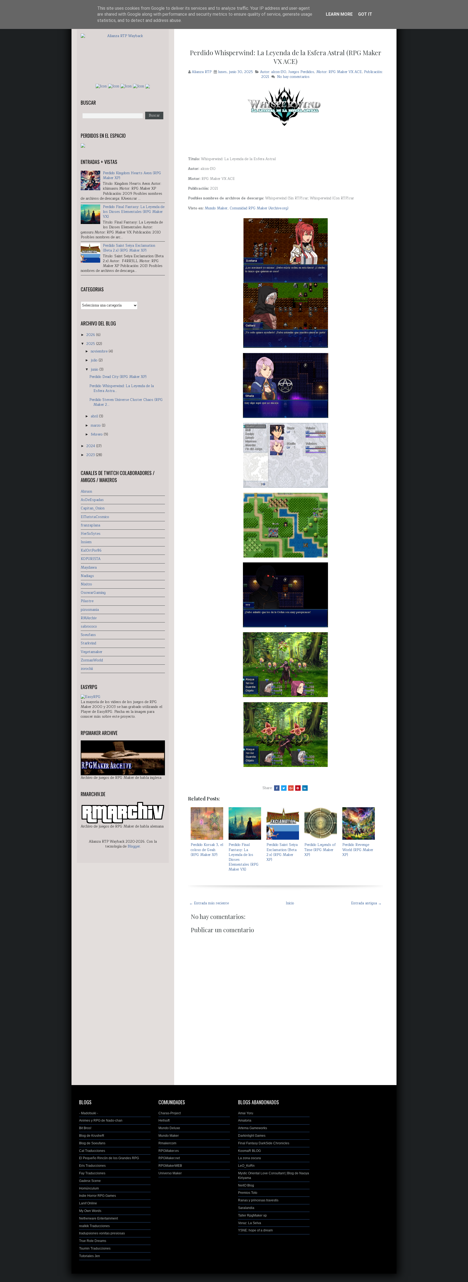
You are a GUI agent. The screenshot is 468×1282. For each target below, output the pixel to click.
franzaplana (90, 525)
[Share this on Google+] (291, 788)
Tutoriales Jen (89, 1256)
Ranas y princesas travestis (258, 1200)
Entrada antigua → (366, 903)
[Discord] (147, 86)
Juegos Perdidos (301, 72)
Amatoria (244, 1120)
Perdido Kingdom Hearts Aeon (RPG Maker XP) (132, 175)
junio (95, 370)
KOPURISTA (90, 559)
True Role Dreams (92, 1241)
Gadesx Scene (90, 1181)
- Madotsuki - (88, 1113)
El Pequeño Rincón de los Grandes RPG (109, 1158)
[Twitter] (126, 86)
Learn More (339, 14)
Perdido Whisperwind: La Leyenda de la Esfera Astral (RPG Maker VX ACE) (285, 56)
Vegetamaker (91, 652)
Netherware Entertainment (98, 1218)
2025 (91, 344)
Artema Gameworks (252, 1128)
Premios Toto (247, 1193)
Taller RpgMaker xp (252, 1215)
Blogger (134, 846)
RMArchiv (89, 618)
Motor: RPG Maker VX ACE (339, 72)
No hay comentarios (293, 77)
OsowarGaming (93, 593)
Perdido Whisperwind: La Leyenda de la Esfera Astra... (121, 388)
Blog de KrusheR (91, 1136)
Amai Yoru (245, 1113)
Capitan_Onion (93, 508)
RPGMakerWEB (170, 1166)
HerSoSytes (90, 534)
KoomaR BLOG (249, 1151)
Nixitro (86, 584)
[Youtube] (138, 86)
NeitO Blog (246, 1185)
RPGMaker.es (168, 1151)
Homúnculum (89, 1188)
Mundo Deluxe (169, 1128)
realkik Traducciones (94, 1226)
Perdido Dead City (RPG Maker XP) (118, 377)
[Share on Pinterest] (298, 788)
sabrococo (89, 627)
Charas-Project (169, 1113)
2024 (91, 446)
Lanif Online (88, 1203)
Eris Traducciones (92, 1166)
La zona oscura (249, 1158)
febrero (97, 434)
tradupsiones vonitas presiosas (102, 1233)
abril (95, 416)
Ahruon (86, 492)
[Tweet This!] (284, 788)
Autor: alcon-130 (273, 72)
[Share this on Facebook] (277, 788)
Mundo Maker (216, 208)
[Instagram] (113, 86)
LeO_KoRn (246, 1166)
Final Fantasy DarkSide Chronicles (263, 1143)
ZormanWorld (92, 660)
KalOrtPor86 (91, 550)
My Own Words (90, 1211)
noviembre (100, 351)
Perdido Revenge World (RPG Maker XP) (357, 850)
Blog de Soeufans (92, 1143)
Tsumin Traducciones (94, 1248)
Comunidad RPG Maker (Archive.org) (259, 208)
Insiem (86, 542)
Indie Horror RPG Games (97, 1196)
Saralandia (246, 1208)
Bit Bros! (85, 1128)
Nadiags (87, 576)
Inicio (290, 903)
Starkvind (88, 643)
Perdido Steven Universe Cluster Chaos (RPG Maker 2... (126, 402)
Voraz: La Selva (249, 1223)
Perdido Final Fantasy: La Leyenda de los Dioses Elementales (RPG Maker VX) (244, 857)
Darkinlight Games (251, 1136)
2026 (91, 335)
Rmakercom (167, 1143)
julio (95, 360)
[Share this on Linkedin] (305, 788)
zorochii (87, 669)
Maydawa (89, 568)
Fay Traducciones (92, 1173)
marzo (96, 426)
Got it (365, 14)
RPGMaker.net (169, 1158)
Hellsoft (164, 1120)
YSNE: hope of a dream (255, 1230)
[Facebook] (101, 86)
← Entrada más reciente (209, 903)
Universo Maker (170, 1173)
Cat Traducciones (92, 1151)
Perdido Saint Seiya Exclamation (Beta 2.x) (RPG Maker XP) (282, 852)
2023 (91, 455)
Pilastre (87, 601)
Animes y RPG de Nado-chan (100, 1120)
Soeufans (88, 635)
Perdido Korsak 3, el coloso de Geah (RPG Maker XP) (207, 850)
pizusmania (90, 610)
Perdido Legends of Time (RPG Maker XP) (320, 850)
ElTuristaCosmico (95, 517)
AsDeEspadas (92, 500)
